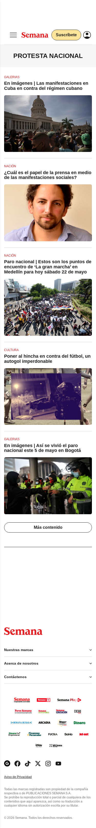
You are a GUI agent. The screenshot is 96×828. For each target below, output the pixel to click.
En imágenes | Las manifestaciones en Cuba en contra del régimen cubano (46, 86)
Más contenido (48, 527)
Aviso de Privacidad (23, 777)
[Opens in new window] (17, 763)
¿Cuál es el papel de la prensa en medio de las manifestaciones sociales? (47, 175)
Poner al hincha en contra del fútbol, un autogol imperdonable (47, 359)
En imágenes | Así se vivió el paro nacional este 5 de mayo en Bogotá (42, 448)
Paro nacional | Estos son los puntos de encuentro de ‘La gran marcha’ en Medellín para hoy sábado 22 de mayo (47, 266)
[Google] (7, 763)
